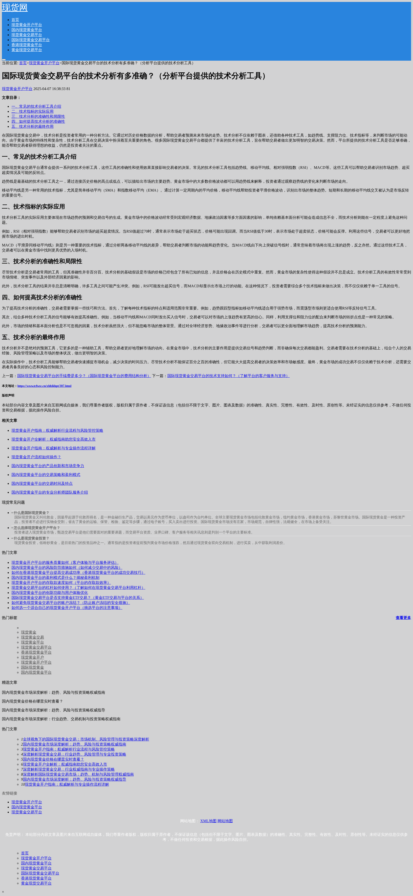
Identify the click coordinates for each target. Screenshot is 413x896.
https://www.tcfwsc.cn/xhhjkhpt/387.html (44, 386)
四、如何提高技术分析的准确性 (38, 121)
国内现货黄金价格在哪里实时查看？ (53, 759)
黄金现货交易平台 (26, 50)
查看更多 (403, 618)
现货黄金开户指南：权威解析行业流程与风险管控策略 (69, 749)
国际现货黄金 (32, 667)
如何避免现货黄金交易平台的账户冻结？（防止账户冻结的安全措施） (70, 603)
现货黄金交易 (32, 637)
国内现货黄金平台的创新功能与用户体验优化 (49, 593)
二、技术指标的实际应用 (32, 111)
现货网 (15, 7)
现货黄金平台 (32, 642)
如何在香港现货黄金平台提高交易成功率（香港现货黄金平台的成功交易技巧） (78, 573)
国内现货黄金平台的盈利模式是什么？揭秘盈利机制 (55, 578)
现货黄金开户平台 (26, 25)
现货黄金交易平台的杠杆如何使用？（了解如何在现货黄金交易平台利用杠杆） (78, 588)
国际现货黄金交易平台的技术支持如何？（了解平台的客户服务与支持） (228, 376)
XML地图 (208, 821)
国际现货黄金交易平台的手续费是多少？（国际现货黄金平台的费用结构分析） (84, 376)
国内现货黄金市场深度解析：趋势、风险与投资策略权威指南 (74, 744)
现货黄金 (28, 632)
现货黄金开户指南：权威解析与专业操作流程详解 (67, 784)
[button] (4, 59)
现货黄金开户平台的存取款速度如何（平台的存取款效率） (61, 583)
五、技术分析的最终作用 (32, 126)
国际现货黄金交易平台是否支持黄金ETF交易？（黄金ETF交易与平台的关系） (77, 598)
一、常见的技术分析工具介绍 (36, 106)
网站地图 (225, 821)
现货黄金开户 (32, 657)
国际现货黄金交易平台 (30, 40)
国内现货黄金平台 (26, 30)
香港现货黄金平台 (26, 45)
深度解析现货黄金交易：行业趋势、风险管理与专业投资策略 (74, 754)
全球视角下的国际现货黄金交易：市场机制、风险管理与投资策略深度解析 (86, 739)
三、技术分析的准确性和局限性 (38, 116)
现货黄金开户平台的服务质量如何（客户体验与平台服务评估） (65, 562)
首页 (15, 20)
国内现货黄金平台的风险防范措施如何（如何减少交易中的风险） (66, 567)
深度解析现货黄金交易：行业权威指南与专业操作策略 (69, 769)
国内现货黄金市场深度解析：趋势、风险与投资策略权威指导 (74, 779)
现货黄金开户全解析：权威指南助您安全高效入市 (65, 764)
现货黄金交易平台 (26, 35)
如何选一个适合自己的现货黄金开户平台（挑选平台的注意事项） (66, 608)
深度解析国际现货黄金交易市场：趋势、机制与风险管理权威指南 (78, 774)
